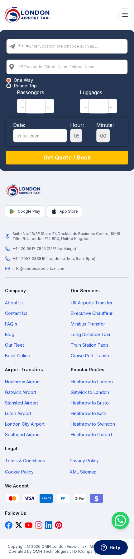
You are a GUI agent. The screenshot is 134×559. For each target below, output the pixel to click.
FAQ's (11, 323)
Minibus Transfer (88, 323)
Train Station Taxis (89, 345)
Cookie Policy (19, 471)
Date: (19, 125)
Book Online (17, 355)
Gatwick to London (90, 392)
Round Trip (25, 86)
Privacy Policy (84, 460)
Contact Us (16, 313)
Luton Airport (18, 413)
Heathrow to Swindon (93, 424)
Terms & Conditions (25, 460)
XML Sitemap (83, 471)
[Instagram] (38, 525)
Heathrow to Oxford (91, 434)
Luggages (91, 92)
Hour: (77, 125)
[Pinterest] (58, 525)
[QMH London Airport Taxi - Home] (23, 190)
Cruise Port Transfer (91, 355)
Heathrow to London (92, 381)
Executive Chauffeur (91, 313)
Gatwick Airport (20, 392)
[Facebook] (8, 525)
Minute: (105, 125)
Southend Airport (22, 434)
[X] (18, 525)
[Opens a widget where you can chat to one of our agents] (110, 548)
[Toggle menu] (125, 14)
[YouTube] (28, 525)
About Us (14, 302)
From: (23, 45)
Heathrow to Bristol (90, 402)
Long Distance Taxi (90, 334)
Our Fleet (14, 345)
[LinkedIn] (48, 525)
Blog (9, 334)
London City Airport (25, 424)
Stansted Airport (21, 402)
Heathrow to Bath (88, 413)
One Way (23, 80)
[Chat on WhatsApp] (120, 520)
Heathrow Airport (22, 381)
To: (21, 65)
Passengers (30, 92)
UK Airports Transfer (91, 302)
